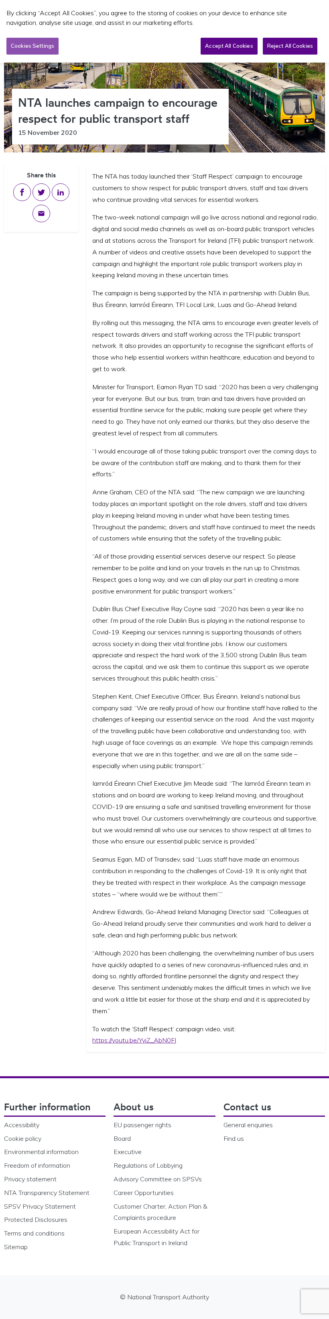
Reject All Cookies (290, 46)
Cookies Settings (32, 46)
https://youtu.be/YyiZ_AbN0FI (134, 1040)
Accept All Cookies (229, 46)
